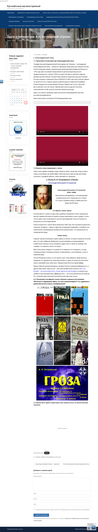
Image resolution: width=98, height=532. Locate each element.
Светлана (44, 54)
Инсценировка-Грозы (38, 452)
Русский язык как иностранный (23, 6)
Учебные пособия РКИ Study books (47, 21)
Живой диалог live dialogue (16, 17)
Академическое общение (73, 25)
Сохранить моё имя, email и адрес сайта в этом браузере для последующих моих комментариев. (62, 509)
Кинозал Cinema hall (28, 21)
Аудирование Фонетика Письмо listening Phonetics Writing (62, 17)
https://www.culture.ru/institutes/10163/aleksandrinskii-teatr (53, 98)
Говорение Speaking (14, 21)
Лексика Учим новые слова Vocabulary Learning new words (25, 25)
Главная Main (10, 12)
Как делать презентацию (17, 71)
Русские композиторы (16, 79)
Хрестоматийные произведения (54, 25)
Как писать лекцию (15, 75)
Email (35, 499)
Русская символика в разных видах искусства (76, 464)
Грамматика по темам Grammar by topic (28, 12)
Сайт (35, 504)
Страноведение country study (35, 17)
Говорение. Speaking (40, 457)
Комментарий (38, 476)
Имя (35, 493)
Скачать (47, 452)
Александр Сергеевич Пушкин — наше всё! (47, 464)
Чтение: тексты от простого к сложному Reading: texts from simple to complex (64, 12)
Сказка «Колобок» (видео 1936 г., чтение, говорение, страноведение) (18, 66)
